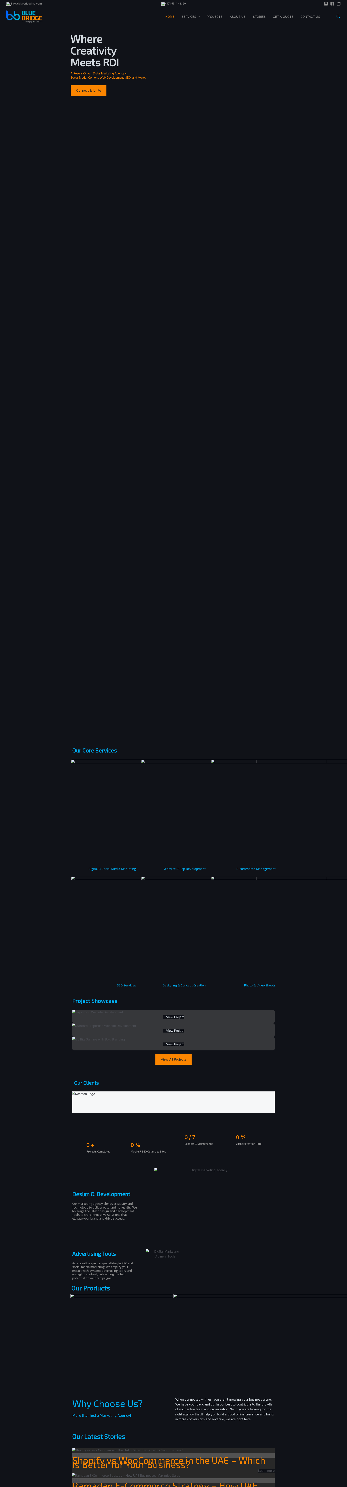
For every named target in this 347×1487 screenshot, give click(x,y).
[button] (198, 16)
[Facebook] (332, 4)
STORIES (259, 16)
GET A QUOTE (283, 16)
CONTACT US (310, 16)
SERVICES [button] (189, 16)
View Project (174, 1017)
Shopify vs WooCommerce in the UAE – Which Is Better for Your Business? (168, 1462)
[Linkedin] (339, 4)
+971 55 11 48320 (175, 3)
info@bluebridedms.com (26, 3)
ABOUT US (238, 16)
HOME (169, 16)
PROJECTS (214, 16)
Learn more (266, 1471)
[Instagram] (326, 4)
